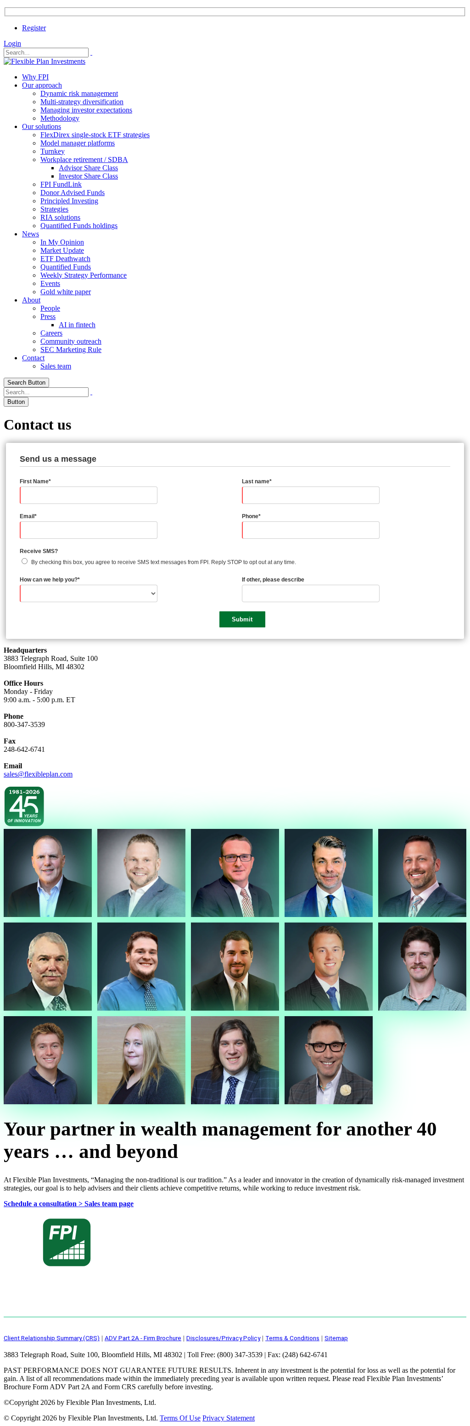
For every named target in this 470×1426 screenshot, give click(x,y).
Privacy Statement (228, 1418)
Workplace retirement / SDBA (84, 159)
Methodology (59, 118)
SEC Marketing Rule (70, 349)
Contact (33, 358)
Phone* (251, 516)
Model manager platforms (77, 143)
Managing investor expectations (86, 110)
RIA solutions (60, 217)
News (30, 234)
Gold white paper (65, 292)
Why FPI (35, 77)
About (31, 300)
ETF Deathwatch (65, 259)
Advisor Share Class (88, 168)
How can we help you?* (50, 579)
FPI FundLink (61, 184)
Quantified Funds (65, 267)
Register (34, 28)
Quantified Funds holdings (79, 225)
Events (50, 283)
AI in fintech (77, 325)
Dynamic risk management (79, 93)
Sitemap (336, 1338)
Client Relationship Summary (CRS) (52, 1338)
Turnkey (52, 151)
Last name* (257, 481)
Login (12, 43)
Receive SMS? (39, 551)
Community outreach (70, 341)
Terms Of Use (180, 1418)
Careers (51, 333)
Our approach (42, 85)
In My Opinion (62, 242)
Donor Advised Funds (72, 192)
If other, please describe (273, 579)
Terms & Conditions (292, 1338)
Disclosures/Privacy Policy (223, 1338)
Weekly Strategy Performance (83, 275)
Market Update (62, 250)
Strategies (54, 209)
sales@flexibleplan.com (38, 774)
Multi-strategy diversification (81, 102)
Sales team (55, 366)
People (50, 308)
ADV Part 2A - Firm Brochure (143, 1338)
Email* (28, 516)
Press (48, 316)
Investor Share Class (88, 176)
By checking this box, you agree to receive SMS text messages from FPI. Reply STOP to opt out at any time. (163, 562)
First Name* (35, 481)
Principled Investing (69, 201)
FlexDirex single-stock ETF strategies (95, 135)
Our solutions (41, 126)
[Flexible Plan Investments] (44, 61)
